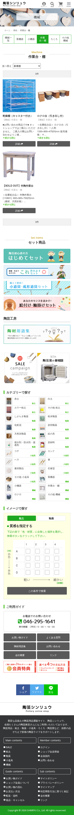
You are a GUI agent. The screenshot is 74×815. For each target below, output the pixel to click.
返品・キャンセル (15, 800)
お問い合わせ (53, 646)
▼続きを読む (9, 137)
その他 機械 (65, 39)
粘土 (21, 518)
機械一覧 (8, 39)
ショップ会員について (17, 782)
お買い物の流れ (14, 787)
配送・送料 (12, 795)
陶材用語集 (20, 646)
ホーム (7, 30)
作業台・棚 (42, 39)
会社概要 (20, 655)
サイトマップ (47, 787)
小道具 (9, 760)
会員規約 (45, 755)
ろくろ (54, 39)
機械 (15, 30)
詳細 (18, 143)
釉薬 (51, 518)
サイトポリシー (48, 778)
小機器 (31, 39)
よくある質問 (53, 637)
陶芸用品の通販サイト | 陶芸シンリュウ (14, 4)
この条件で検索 (37, 591)
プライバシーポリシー (52, 782)
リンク (53, 655)
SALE (9, 747)
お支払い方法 (13, 791)
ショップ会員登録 (49, 751)
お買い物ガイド (20, 637)
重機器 (19, 39)
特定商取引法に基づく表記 (54, 791)
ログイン (45, 747)
